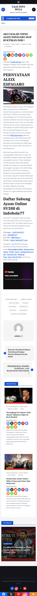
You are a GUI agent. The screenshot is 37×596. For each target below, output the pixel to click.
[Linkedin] (16, 55)
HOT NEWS (12, 306)
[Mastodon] (23, 55)
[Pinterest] (20, 55)
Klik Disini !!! (16, 237)
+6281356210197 (18, 232)
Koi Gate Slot (12, 254)
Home (3, 23)
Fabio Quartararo (16, 135)
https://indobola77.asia (18, 240)
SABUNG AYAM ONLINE (19, 314)
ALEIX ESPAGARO (11, 299)
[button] (31, 523)
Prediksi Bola (8, 543)
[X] (8, 55)
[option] (18, 544)
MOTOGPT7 (24, 310)
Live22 (17, 252)
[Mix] (27, 55)
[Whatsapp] (31, 55)
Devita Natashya (13, 406)
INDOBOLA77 (13, 235)
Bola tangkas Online (15, 249)
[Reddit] (12, 55)
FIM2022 (25, 303)
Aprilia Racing (15, 62)
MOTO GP (13, 310)
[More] (5, 58)
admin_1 (8, 44)
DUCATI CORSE (14, 303)
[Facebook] (5, 55)
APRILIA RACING (26, 299)
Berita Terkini (16, 44)
